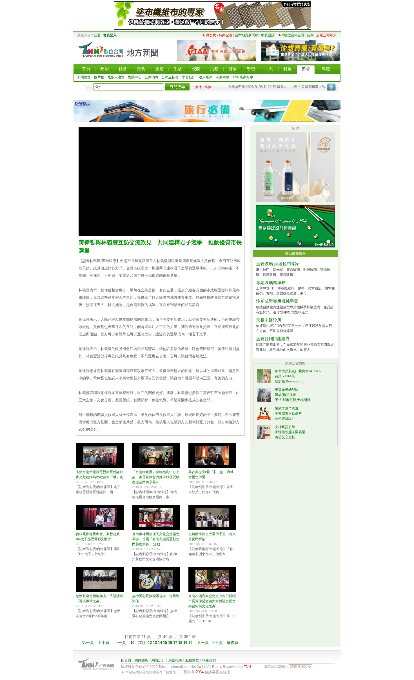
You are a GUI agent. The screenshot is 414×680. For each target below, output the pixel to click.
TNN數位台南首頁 (290, 35)
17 (175, 643)
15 (165, 643)
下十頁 (217, 642)
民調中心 (134, 77)
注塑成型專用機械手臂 (277, 301)
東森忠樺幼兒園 (287, 390)
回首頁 (126, 660)
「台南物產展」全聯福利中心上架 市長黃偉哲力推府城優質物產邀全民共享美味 (155, 477)
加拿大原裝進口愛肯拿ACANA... (299, 371)
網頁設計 (268, 35)
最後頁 (233, 642)
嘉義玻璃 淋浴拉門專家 (277, 264)
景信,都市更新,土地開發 (292, 400)
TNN (247, 667)
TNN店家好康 (243, 77)
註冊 (97, 35)
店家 (310, 35)
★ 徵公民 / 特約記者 (217, 35)
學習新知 (188, 77)
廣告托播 (175, 660)
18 (180, 643)
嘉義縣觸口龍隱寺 (273, 338)
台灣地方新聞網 (247, 35)
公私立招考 (170, 77)
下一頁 (203, 642)
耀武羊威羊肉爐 (287, 408)
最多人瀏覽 (116, 77)
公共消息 (151, 77)
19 (185, 643)
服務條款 (192, 660)
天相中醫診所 (268, 320)
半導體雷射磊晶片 (288, 413)
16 (170, 643)
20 (190, 643)
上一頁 (120, 642)
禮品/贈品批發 (285, 395)
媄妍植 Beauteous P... (290, 381)
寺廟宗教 (222, 77)
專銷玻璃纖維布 (271, 282)
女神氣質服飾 (285, 427)
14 (160, 643)
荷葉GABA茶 (285, 376)
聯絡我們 (209, 660)
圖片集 (99, 77)
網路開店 (141, 660)
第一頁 (88, 642)
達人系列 (205, 77)
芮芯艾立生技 (285, 437)
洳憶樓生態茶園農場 (290, 432)
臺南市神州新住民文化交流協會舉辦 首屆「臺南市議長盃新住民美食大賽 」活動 (155, 539)
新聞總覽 (84, 77)
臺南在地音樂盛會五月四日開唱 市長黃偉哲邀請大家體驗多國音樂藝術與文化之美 (213, 601)
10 (132, 643)
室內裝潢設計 (285, 418)
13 (155, 643)
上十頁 (104, 642)
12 (150, 643)
